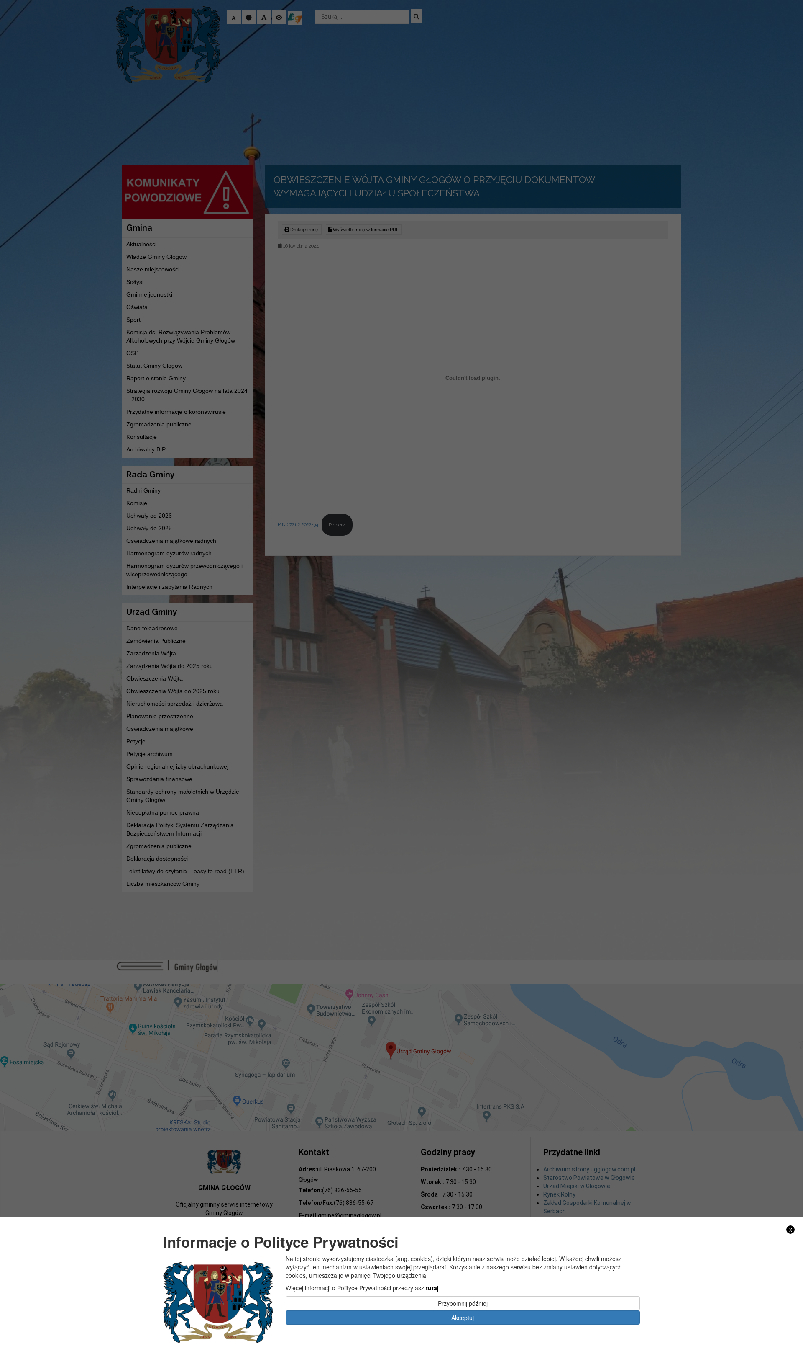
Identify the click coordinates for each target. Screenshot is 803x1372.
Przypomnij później (463, 1303)
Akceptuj (462, 1317)
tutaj (432, 1287)
